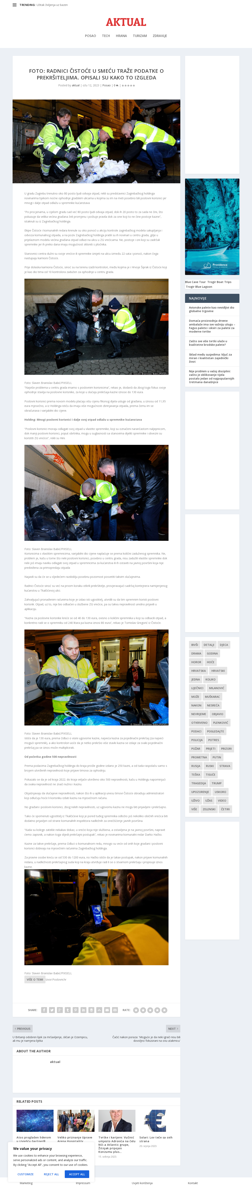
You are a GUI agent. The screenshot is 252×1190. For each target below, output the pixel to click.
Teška (195, 774)
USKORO (220, 792)
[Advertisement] (212, 115)
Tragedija (198, 783)
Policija (197, 740)
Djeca (224, 645)
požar (195, 748)
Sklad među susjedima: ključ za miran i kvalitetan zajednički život (210, 358)
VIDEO (222, 800)
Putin (217, 757)
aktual (76, 85)
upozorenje (200, 792)
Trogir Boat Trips (219, 282)
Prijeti (210, 748)
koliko (211, 679)
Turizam (140, 36)
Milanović (216, 688)
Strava (225, 766)
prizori (226, 748)
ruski (210, 766)
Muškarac (212, 697)
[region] (51, 1162)
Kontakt (193, 1183)
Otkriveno (199, 723)
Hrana (121, 36)
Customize (26, 1174)
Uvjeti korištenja (142, 1183)
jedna (195, 679)
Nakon (196, 705)
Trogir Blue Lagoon (199, 287)
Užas (208, 800)
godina (212, 653)
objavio (217, 714)
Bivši (194, 645)
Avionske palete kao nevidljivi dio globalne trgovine (211, 309)
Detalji (209, 645)
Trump (216, 783)
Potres (213, 740)
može (195, 697)
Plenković (220, 723)
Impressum (83, 1183)
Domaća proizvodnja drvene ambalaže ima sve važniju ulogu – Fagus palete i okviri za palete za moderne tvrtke (212, 326)
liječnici (197, 688)
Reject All (51, 1174)
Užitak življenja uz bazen (52, 5)
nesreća (213, 705)
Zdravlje (160, 36)
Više (194, 809)
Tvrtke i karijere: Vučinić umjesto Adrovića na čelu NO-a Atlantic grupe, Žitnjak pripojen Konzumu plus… (116, 1145)
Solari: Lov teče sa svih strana (155, 1139)
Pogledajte (215, 731)
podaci (196, 731)
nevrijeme (198, 714)
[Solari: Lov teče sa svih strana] (157, 1121)
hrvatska (198, 671)
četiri (225, 809)
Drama (196, 653)
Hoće (210, 662)
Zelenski (209, 809)
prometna (199, 757)
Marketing (26, 1183)
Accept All (77, 1174)
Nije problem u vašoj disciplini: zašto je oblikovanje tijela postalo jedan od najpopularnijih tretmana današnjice (211, 376)
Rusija (195, 766)
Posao (90, 36)
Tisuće (210, 774)
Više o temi (35, 979)
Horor (196, 662)
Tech (106, 36)
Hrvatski (218, 671)
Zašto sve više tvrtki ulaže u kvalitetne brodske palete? (208, 343)
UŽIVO (195, 800)
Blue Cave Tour (195, 282)
